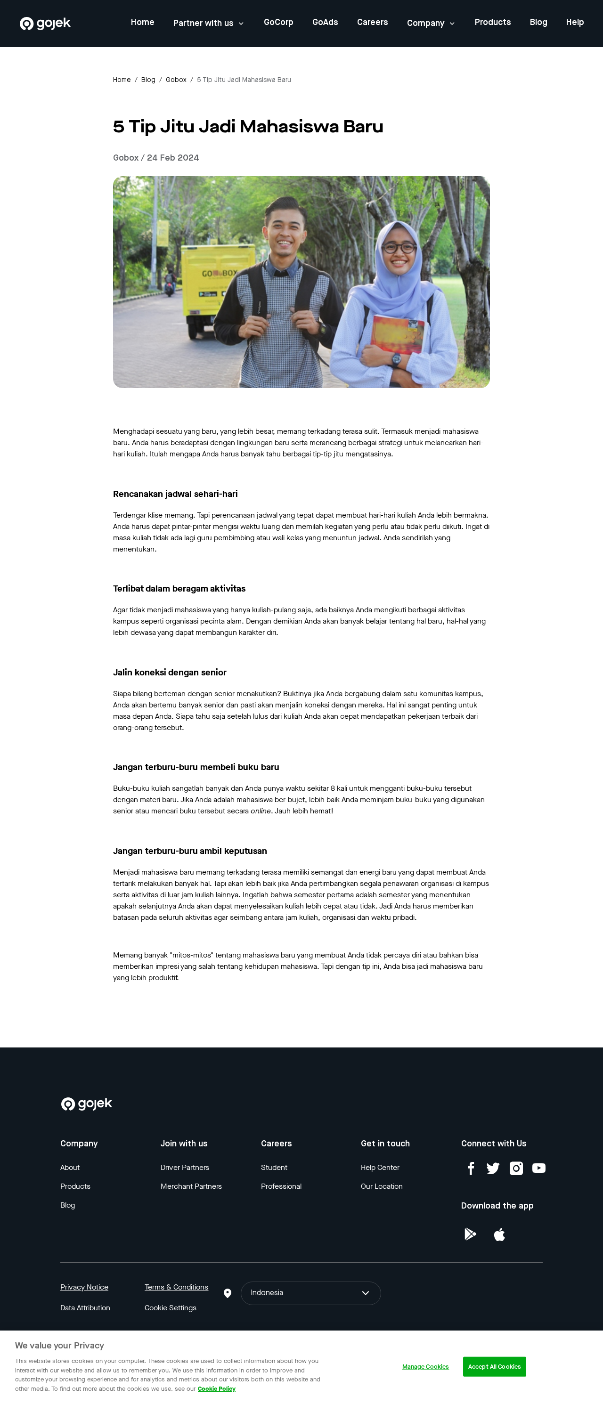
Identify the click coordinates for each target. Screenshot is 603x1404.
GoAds (325, 22)
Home (143, 22)
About (70, 1167)
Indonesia (267, 1293)
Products (493, 22)
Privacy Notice (84, 1287)
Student (274, 1167)
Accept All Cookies (494, 1367)
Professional (281, 1186)
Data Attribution (85, 1308)
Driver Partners (185, 1167)
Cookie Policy (217, 1388)
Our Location (382, 1186)
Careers (372, 22)
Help (575, 22)
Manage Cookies (425, 1367)
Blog (538, 22)
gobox (176, 80)
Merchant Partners (191, 1186)
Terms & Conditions (176, 1287)
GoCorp (278, 22)
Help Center (380, 1167)
